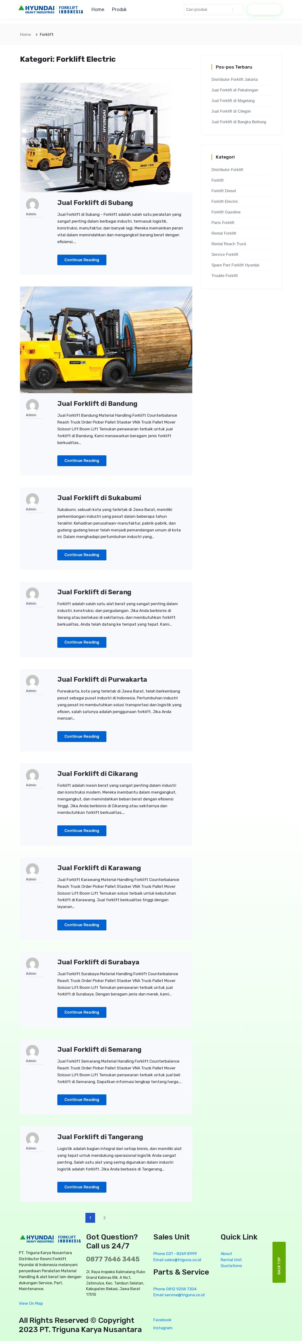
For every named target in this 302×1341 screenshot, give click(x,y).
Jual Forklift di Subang (95, 203)
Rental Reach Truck (228, 244)
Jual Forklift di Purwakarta (102, 679)
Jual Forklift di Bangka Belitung (238, 122)
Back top (279, 1265)
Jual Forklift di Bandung (97, 404)
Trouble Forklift (224, 275)
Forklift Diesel (223, 191)
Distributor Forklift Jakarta (234, 79)
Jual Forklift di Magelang (233, 100)
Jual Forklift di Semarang (99, 1049)
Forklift (217, 180)
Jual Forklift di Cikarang (97, 774)
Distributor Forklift (227, 169)
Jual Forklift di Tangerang (100, 1137)
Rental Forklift (223, 233)
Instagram (163, 1327)
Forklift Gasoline (225, 212)
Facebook (162, 1319)
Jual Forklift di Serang (94, 592)
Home (97, 9)
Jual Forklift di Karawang (99, 868)
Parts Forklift (222, 222)
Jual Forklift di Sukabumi (99, 498)
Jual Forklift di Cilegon (231, 111)
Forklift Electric (224, 201)
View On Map (31, 1303)
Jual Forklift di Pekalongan (234, 90)
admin (31, 214)
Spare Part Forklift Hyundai (235, 265)
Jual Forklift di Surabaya (98, 962)
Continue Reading (81, 259)
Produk (119, 9)
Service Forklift (224, 254)
